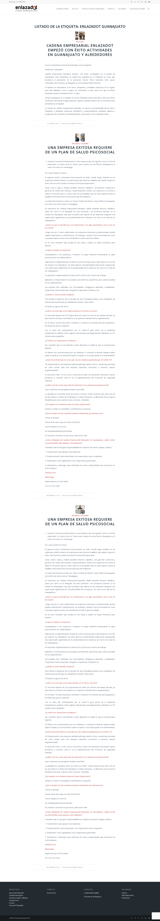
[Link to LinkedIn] (145, 2)
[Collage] (80, 509)
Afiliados (76, 144)
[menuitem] (62, 9)
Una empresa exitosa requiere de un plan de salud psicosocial (80, 149)
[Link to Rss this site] (138, 2)
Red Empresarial (128, 895)
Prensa (11, 903)
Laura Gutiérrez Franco (73, 124)
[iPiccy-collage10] (80, 137)
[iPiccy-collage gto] (80, 35)
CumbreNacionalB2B (91, 893)
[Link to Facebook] (135, 2)
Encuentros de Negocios (92, 897)
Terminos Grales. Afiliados (18, 898)
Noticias (80, 42)
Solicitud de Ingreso (16, 895)
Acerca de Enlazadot (16, 893)
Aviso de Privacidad (16, 905)
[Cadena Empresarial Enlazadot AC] (26, 9)
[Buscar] (148, 9)
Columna (84, 144)
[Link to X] (131, 2)
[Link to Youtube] (149, 2)
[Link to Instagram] (142, 2)
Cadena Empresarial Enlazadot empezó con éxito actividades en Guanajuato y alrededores (80, 50)
